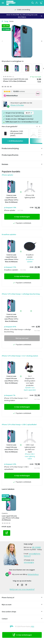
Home (11, 21)
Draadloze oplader (30, 256)
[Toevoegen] (6, 533)
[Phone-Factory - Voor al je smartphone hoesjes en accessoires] (15, 3)
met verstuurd (19, 116)
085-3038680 (36, 547)
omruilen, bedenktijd (19, 119)
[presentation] (2, 41)
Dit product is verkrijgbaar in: (13, 61)
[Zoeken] (32, 3)
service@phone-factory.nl (32, 555)
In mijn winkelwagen (24, 635)
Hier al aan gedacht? (9, 126)
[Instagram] (22, 585)
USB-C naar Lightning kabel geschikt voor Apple (30, 448)
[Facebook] (18, 585)
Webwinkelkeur (33, 574)
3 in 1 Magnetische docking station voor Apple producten (29, 380)
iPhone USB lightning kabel (30, 196)
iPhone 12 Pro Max (17, 105)
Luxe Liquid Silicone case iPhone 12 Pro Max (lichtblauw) (10, 518)
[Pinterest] (26, 585)
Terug (6, 21)
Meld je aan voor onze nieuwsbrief (22, 589)
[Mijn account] (36, 3)
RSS (32, 626)
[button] (17, 56)
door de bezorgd (20, 122)
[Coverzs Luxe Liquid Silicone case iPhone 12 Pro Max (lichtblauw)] (11, 502)
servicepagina (29, 562)
